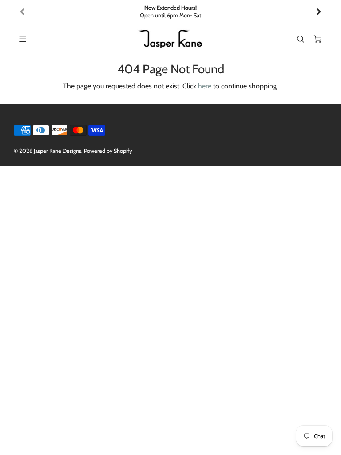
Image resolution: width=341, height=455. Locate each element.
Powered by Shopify (108, 151)
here (204, 86)
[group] (171, 12)
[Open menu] (23, 39)
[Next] (318, 12)
